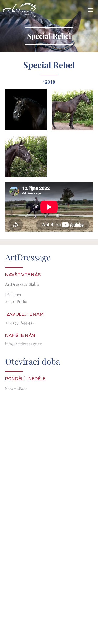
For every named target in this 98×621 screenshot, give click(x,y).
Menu (90, 9)
